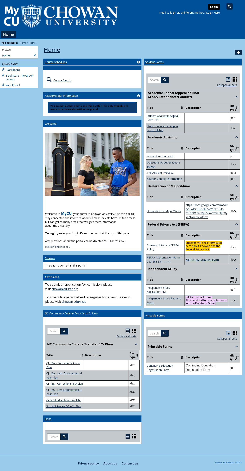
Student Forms (154, 62)
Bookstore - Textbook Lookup (19, 77)
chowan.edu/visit (74, 301)
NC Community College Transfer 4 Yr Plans (71, 313)
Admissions (52, 277)
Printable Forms (155, 315)
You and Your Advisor (160, 156)
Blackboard (13, 70)
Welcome (50, 123)
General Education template (63, 400)
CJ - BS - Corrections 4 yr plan (64, 383)
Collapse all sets (126, 336)
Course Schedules (56, 62)
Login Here (213, 12)
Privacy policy (88, 463)
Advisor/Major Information (61, 95)
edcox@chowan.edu (57, 247)
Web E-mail (13, 85)
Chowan (50, 258)
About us (110, 463)
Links (48, 419)
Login (214, 7)
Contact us (130, 463)
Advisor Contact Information (164, 179)
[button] (64, 331)
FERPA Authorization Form (202, 259)
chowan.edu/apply (65, 289)
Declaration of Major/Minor (164, 211)
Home (8, 34)
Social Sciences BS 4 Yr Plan (63, 406)
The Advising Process (160, 172)
